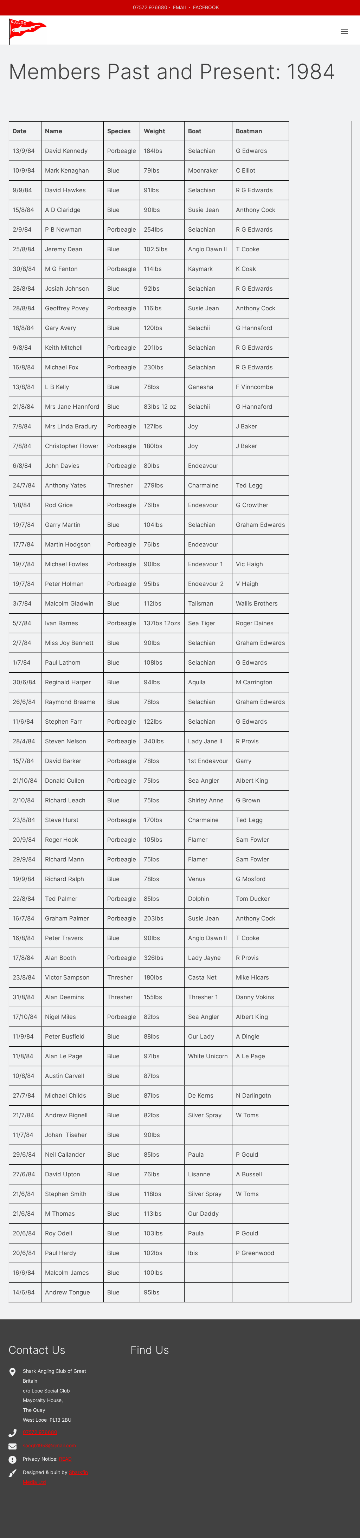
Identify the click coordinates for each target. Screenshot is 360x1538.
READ (65, 1459)
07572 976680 (150, 7)
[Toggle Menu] (344, 31)
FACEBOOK (206, 7)
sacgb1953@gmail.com (49, 1445)
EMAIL (180, 7)
